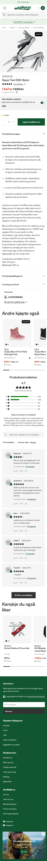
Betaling (6, 777)
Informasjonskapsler (11, 813)
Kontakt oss (7, 757)
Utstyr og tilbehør (10, 740)
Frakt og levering (9, 772)
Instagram (9, 825)
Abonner (8, 711)
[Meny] (4, 8)
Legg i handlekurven (31, 122)
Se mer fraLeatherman (14, 302)
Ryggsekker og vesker (11, 744)
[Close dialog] (42, 834)
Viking (6, 349)
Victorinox (7, 646)
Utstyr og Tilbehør (24, 28)
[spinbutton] (8, 121)
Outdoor (12, 28)
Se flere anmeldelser (24, 595)
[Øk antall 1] (13, 121)
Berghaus (37, 646)
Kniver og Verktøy (38, 28)
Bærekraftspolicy (9, 804)
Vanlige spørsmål (9, 767)
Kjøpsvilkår (7, 781)
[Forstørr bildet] (23, 51)
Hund (5, 730)
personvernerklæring (36, 696)
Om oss (6, 794)
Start (4, 28)
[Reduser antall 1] (4, 121)
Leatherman (7, 76)
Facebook (9, 821)
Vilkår (4, 106)
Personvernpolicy (10, 809)
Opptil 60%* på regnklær (23, 22)
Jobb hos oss (8, 799)
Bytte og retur (8, 762)
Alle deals (23, 852)
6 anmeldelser (18, 84)
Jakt (5, 735)
